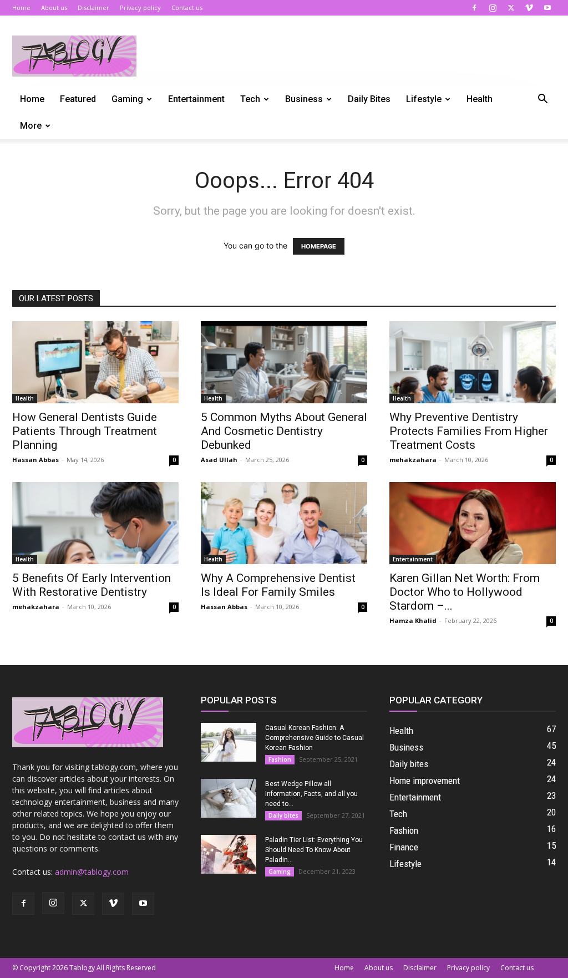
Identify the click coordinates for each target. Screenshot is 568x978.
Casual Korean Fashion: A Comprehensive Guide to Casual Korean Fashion (314, 738)
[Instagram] (492, 8)
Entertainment (196, 99)
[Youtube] (547, 8)
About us (54, 7)
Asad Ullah (219, 459)
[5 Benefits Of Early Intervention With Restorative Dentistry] (95, 523)
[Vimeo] (529, 8)
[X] (511, 8)
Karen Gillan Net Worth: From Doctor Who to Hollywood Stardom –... (464, 591)
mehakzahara (413, 459)
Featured (78, 99)
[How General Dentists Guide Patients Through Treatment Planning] (95, 362)
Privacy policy (140, 7)
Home (21, 7)
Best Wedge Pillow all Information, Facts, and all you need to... (311, 794)
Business (304, 99)
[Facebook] (474, 8)
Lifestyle (424, 99)
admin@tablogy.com (92, 871)
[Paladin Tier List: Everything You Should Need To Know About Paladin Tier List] (228, 854)
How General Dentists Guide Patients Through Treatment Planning (84, 431)
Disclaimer (93, 7)
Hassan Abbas (35, 459)
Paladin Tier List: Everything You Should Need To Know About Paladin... (314, 850)
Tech (250, 99)
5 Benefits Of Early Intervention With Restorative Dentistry (91, 585)
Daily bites (369, 99)
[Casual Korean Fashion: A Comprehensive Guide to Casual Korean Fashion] (228, 742)
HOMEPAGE (318, 246)
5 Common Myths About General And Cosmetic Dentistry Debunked (284, 431)
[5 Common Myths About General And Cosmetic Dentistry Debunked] (284, 362)
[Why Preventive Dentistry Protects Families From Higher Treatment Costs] (472, 362)
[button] (542, 100)
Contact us (186, 7)
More (31, 125)
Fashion (279, 759)
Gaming (127, 99)
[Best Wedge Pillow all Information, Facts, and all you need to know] (228, 798)
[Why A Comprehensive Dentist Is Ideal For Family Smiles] (284, 523)
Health (479, 99)
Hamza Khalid (413, 620)
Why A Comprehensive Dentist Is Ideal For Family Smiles (278, 585)
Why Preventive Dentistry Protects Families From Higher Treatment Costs (468, 431)
